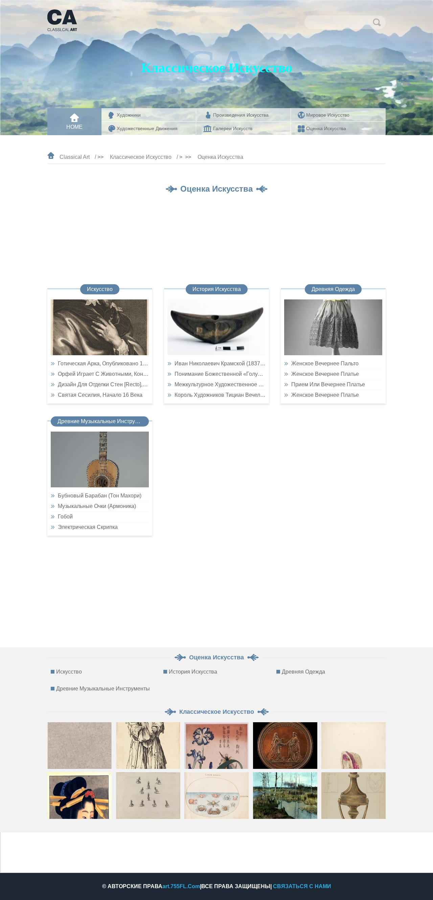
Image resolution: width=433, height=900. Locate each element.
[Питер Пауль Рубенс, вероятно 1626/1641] (100, 327)
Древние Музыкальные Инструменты (103, 421)
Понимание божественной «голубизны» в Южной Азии (220, 374)
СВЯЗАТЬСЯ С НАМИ (302, 886)
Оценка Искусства (220, 157)
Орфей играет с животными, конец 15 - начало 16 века (103, 374)
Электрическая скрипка (88, 527)
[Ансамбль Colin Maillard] (333, 327)
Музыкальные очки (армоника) (97, 506)
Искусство (100, 289)
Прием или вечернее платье (328, 384)
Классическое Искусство (141, 157)
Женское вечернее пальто (325, 363)
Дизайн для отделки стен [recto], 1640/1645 (103, 384)
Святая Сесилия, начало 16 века (100, 395)
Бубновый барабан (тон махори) (99, 495)
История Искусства (216, 289)
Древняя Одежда (333, 289)
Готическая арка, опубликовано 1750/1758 (103, 363)
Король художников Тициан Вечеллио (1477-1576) (220, 395)
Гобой (65, 516)
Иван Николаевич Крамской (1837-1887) (220, 363)
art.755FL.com (181, 886)
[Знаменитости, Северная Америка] (216, 327)
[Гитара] (100, 459)
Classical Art (75, 157)
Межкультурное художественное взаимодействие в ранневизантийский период (220, 384)
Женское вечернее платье (325, 374)
